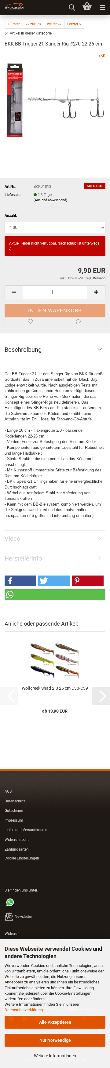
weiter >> (54, 24)
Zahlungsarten (17, 849)
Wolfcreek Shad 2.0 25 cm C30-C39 (55, 688)
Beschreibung (23, 349)
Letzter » (74, 24)
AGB (8, 791)
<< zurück (33, 24)
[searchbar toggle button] (71, 7)
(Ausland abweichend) (50, 200)
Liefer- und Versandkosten (26, 830)
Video (12, 538)
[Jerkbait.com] (12, 7)
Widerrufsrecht (17, 839)
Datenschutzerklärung (24, 1010)
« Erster (14, 24)
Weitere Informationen (55, 1055)
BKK (101, 55)
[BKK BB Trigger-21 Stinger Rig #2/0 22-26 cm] (55, 98)
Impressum (14, 820)
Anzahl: (11, 215)
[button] (14, 292)
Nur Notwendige (55, 1040)
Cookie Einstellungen (22, 858)
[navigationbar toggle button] (102, 7)
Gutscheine (14, 810)
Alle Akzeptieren (55, 1022)
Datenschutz (15, 801)
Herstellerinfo (23, 558)
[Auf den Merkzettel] (30, 322)
